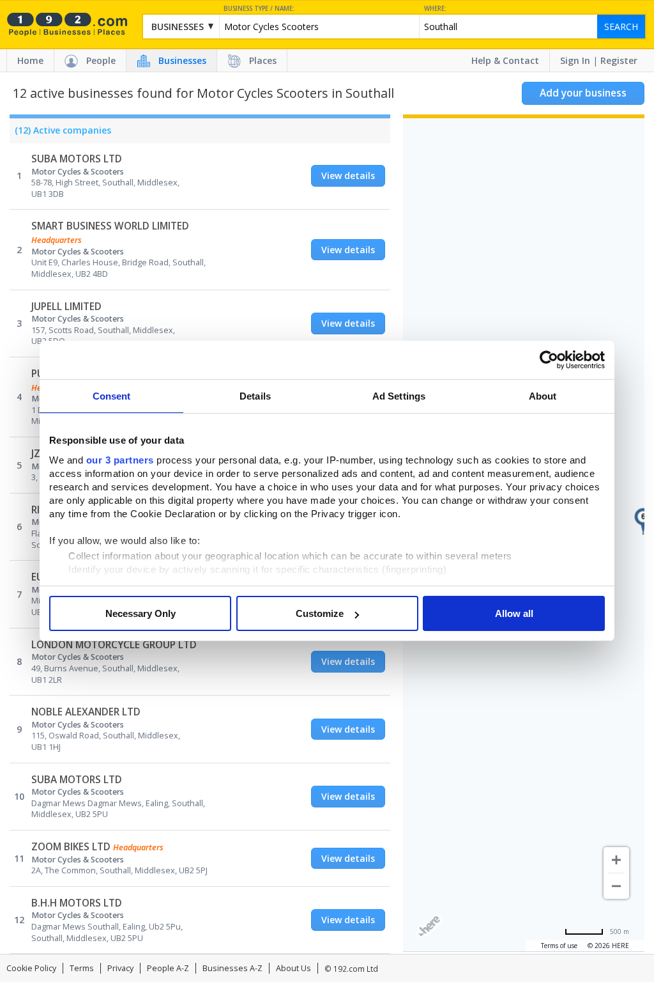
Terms (82, 968)
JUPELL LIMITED (66, 306)
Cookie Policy (31, 968)
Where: (435, 8)
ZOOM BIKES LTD (70, 846)
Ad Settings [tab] (398, 396)
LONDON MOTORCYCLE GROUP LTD (114, 644)
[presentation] (60, 133)
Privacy (120, 968)
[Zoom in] (616, 860)
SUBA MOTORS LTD (76, 159)
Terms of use (559, 945)
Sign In (575, 60)
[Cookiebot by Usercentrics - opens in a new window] (549, 360)
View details (348, 175)
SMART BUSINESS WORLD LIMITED (110, 226)
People (101, 60)
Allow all (514, 613)
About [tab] (543, 396)
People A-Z (168, 968)
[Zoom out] (616, 886)
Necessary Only (140, 613)
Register (618, 60)
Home (30, 60)
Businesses (182, 60)
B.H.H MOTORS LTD (76, 903)
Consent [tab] (112, 396)
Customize (320, 613)
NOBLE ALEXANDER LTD (86, 712)
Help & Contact (505, 60)
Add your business (583, 93)
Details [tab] (255, 396)
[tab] (60, 133)
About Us (293, 968)
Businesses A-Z (232, 968)
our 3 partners (120, 460)
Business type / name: (259, 8)
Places (263, 60)
